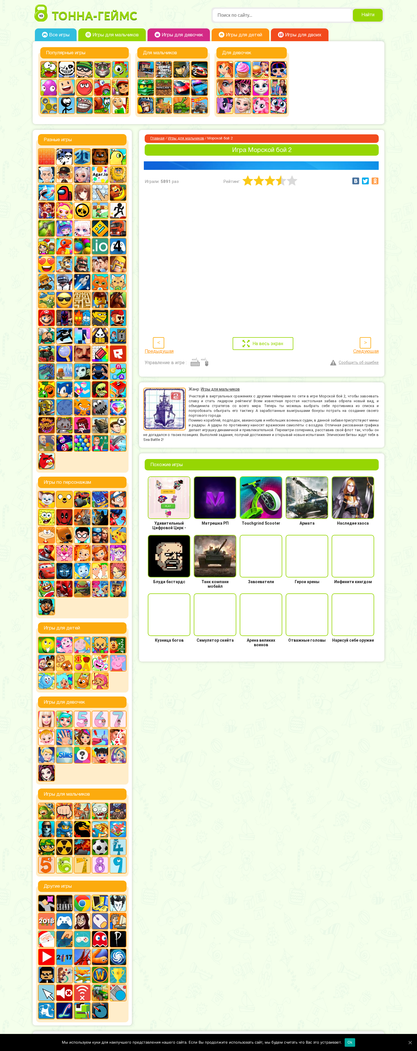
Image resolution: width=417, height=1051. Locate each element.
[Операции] (64, 737)
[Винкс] (224, 69)
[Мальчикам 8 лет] (100, 864)
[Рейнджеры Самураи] (46, 553)
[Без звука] (64, 992)
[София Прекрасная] (100, 553)
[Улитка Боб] (102, 105)
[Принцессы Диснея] (46, 755)
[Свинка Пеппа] (118, 663)
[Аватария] (82, 174)
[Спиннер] (48, 105)
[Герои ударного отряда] (181, 69)
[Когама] (66, 87)
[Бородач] (46, 606)
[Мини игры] (64, 921)
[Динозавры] (64, 246)
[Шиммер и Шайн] (100, 588)
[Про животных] (64, 663)
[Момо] (82, 921)
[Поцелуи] (118, 737)
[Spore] (118, 956)
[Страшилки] (100, 389)
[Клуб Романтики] (100, 264)
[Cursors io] (46, 992)
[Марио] (46, 317)
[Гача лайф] (82, 228)
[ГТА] (163, 69)
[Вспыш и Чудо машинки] (82, 499)
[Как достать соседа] (64, 264)
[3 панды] (64, 156)
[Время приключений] (64, 499)
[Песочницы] (64, 939)
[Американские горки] (82, 956)
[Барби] (46, 719)
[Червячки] (64, 443)
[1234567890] (46, 156)
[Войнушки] (46, 811)
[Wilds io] (64, 974)
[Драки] (64, 811)
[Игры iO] (100, 246)
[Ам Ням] (48, 69)
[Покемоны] (118, 535)
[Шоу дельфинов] (118, 443)
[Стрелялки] (163, 105)
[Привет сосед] (82, 353)
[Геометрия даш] (100, 228)
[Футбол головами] (118, 425)
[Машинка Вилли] (102, 87)
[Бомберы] (64, 210)
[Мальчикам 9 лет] (118, 864)
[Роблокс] (118, 353)
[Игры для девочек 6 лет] (100, 719)
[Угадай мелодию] (46, 425)
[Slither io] (100, 956)
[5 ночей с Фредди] (100, 156)
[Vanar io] (100, 1010)
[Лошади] (118, 299)
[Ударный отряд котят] (64, 425)
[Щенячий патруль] (118, 588)
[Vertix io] (46, 974)
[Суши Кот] (64, 407)
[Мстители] (100, 535)
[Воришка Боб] (84, 69)
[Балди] (120, 105)
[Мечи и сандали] (64, 317)
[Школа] (100, 443)
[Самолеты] (118, 829)
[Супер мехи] (46, 407)
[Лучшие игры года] (118, 974)
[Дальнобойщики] (118, 228)
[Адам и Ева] (118, 174)
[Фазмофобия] (118, 939)
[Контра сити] (46, 829)
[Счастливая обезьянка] (82, 407)
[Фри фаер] (100, 425)
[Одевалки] (278, 87)
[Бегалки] (118, 192)
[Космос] (82, 282)
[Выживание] (46, 228)
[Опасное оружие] (100, 317)
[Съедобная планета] (100, 407)
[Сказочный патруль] (82, 553)
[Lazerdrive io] (64, 1010)
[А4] (46, 174)
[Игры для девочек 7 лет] (118, 719)
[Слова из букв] (118, 371)
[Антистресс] (100, 192)
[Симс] (64, 755)
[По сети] (82, 939)
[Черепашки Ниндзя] (82, 588)
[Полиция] (199, 87)
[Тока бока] (64, 680)
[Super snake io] (82, 1010)
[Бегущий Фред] (46, 210)
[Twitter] (365, 181)
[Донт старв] (118, 903)
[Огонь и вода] (82, 317)
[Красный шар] (84, 87)
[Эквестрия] (260, 105)
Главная (157, 138)
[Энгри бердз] (46, 461)
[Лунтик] (64, 645)
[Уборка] (100, 755)
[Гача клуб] (64, 228)
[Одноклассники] (375, 181)
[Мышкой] (100, 921)
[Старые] (100, 939)
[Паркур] (64, 335)
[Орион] (118, 317)
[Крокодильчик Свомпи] (46, 299)
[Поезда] (46, 353)
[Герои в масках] (100, 499)
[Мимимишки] (64, 535)
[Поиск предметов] (64, 353)
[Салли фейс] (82, 371)
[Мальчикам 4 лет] (118, 847)
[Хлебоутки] (46, 588)
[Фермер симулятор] (100, 992)
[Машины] (181, 87)
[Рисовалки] (100, 663)
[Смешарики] (46, 680)
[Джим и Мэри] (46, 246)
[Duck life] (118, 156)
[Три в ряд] (118, 407)
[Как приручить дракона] (100, 517)
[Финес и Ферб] (100, 570)
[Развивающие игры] (82, 663)
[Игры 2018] (46, 921)
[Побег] (118, 335)
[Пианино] (82, 335)
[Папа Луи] (46, 335)
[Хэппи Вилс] (46, 443)
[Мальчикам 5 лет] (46, 864)
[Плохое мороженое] (100, 335)
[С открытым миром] (64, 371)
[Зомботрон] (118, 811)
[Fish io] (46, 1010)
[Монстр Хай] (242, 87)
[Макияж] (224, 87)
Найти (367, 15)
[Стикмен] (66, 105)
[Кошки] (118, 282)
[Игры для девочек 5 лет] (82, 719)
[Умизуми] (100, 680)
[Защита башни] (82, 811)
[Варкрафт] (100, 974)
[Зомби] (100, 811)
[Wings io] (82, 974)
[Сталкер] (64, 847)
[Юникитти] (278, 105)
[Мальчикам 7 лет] (82, 864)
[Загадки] (46, 645)
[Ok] (410, 1042)
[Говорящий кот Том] (102, 69)
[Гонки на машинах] (199, 69)
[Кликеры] (48, 87)
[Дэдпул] (64, 517)
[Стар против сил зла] (118, 553)
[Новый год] (46, 939)
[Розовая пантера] (64, 553)
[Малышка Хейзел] (46, 737)
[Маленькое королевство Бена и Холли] (82, 645)
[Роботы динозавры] (46, 371)
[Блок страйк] (145, 69)
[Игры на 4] (118, 246)
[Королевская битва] (64, 282)
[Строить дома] (118, 389)
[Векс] (118, 210)
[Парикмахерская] (82, 737)
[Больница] (64, 719)
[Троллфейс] (84, 105)
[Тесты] (82, 755)
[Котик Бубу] (100, 282)
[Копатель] (46, 282)
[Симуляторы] (100, 371)
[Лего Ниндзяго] (145, 87)
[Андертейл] (66, 69)
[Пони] (224, 105)
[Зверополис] (82, 517)
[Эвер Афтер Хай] (46, 772)
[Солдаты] (46, 847)
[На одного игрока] (118, 921)
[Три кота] (82, 680)
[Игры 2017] (64, 956)
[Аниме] (82, 192)
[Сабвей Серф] (120, 87)
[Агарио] (100, 174)
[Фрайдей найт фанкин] (82, 425)
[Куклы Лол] (278, 69)
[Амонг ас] (64, 192)
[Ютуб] (46, 956)
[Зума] (82, 246)
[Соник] (64, 389)
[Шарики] (82, 443)
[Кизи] (120, 69)
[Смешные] (46, 389)
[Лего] (100, 299)
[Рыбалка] (100, 829)
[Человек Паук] (64, 588)
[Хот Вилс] (199, 105)
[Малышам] (100, 645)
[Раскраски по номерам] (100, 353)
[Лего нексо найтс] (64, 829)
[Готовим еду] (242, 69)
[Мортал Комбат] (82, 829)
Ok (350, 1042)
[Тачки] (46, 570)
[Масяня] (46, 535)
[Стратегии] (82, 847)
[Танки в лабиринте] (181, 105)
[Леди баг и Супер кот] (118, 517)
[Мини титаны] (82, 535)
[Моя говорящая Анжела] (260, 87)
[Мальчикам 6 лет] (64, 864)
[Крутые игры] (64, 299)
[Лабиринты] (82, 299)
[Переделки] (100, 737)
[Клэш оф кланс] (118, 264)
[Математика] (118, 645)
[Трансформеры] (64, 570)
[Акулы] (46, 192)
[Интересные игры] (46, 264)
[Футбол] (100, 847)
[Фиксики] (82, 570)
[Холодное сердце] (242, 105)
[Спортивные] (82, 389)
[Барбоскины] (46, 499)
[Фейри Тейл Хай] (118, 755)
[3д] (82, 156)
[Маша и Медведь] (46, 663)
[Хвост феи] (118, 570)
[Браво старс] (82, 210)
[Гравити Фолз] (118, 499)
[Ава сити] (64, 174)
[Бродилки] (100, 210)
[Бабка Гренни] (64, 903)
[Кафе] (260, 69)
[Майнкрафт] (163, 87)
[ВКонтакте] (355, 181)
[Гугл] (82, 903)
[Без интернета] (82, 992)
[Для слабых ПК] (100, 903)
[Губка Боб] (46, 517)
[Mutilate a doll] (46, 903)
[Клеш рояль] (82, 264)
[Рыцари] (145, 105)
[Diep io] (118, 992)
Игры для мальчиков (186, 138)
